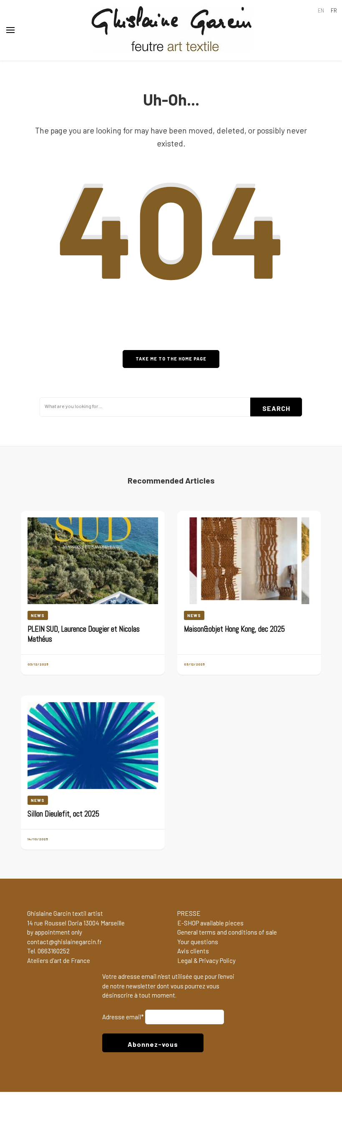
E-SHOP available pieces (210, 923)
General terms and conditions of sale (227, 932)
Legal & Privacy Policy (206, 960)
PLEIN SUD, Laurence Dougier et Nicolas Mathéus (84, 634)
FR (334, 10)
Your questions (197, 941)
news (38, 615)
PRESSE (189, 913)
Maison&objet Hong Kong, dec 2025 (234, 629)
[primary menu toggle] (10, 30)
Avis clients (193, 951)
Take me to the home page (171, 358)
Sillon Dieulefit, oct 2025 (63, 814)
